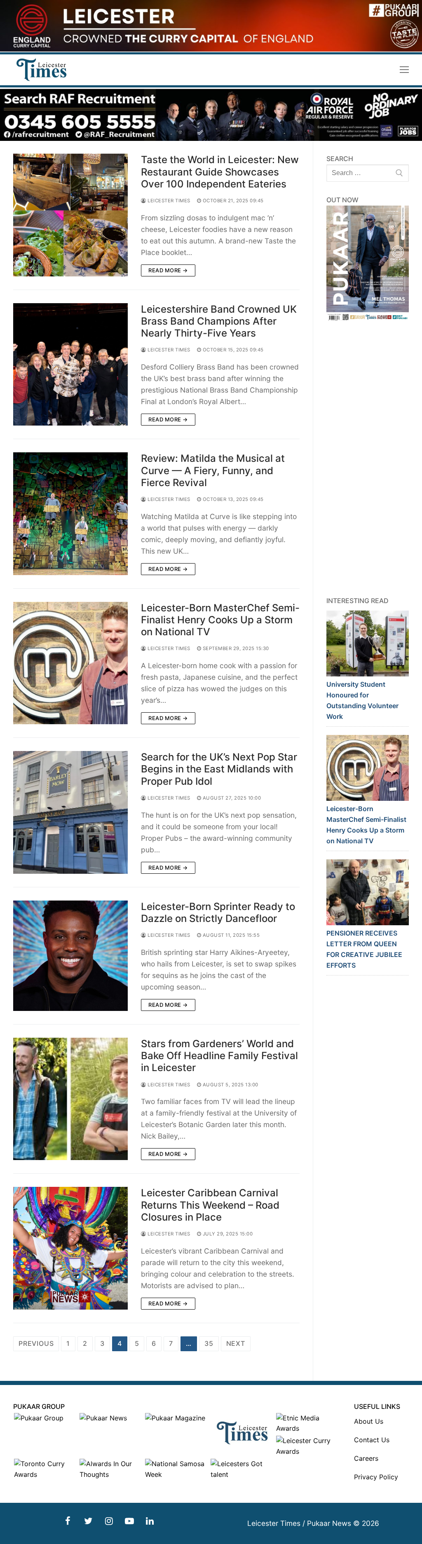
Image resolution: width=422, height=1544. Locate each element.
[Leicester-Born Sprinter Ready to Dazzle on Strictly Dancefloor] (70, 956)
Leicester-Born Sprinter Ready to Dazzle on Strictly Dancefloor (218, 912)
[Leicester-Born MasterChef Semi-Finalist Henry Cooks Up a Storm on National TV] (70, 663)
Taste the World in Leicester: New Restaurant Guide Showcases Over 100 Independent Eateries (220, 171)
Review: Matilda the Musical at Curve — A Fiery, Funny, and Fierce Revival (213, 470)
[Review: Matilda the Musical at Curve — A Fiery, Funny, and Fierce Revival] (70, 513)
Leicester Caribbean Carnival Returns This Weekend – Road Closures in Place (210, 1205)
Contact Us (371, 1440)
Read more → (168, 270)
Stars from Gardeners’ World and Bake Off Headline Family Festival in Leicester (219, 1056)
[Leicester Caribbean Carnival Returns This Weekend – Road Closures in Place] (70, 1248)
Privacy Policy (376, 1477)
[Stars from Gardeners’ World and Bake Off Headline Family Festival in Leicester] (70, 1099)
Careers (366, 1458)
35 (208, 1343)
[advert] (211, 49)
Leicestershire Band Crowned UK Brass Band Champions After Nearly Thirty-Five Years (219, 321)
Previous (36, 1343)
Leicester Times (168, 201)
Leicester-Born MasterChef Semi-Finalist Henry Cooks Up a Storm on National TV (220, 620)
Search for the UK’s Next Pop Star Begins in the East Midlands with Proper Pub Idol (219, 769)
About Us (368, 1421)
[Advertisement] (367, 459)
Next (235, 1343)
